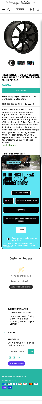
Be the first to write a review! (21, 287)
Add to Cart (21, 90)
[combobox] (8, 201)
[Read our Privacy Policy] (37, 243)
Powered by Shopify (9, 381)
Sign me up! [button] (21, 210)
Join (31, 351)
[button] (32, 9)
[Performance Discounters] (20, 9)
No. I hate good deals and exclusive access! (21, 220)
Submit (21, 230)
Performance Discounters (12, 376)
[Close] (38, 157)
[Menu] (3, 9)
